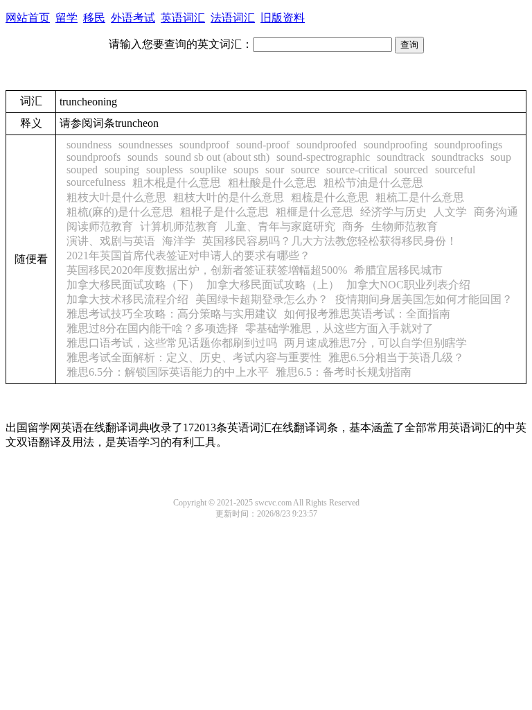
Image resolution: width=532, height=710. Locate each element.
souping (122, 169)
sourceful (455, 169)
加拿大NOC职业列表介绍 (408, 285)
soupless (164, 169)
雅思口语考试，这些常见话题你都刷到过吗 (171, 343)
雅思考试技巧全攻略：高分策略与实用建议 (171, 314)
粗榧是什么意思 (314, 212)
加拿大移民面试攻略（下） (133, 285)
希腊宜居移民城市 (398, 270)
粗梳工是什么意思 (419, 197)
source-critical (356, 169)
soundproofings (468, 144)
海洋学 (178, 241)
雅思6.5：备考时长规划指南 (343, 372)
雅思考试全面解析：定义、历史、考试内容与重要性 (193, 357)
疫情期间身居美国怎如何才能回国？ (424, 299)
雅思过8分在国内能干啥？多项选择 (152, 328)
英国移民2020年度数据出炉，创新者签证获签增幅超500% (206, 270)
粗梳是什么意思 (330, 197)
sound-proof (263, 144)
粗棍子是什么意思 (224, 212)
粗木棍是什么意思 (176, 183)
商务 (353, 226)
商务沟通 (496, 212)
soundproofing (395, 144)
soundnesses (145, 144)
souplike (208, 169)
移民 (94, 18)
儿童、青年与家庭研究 (279, 226)
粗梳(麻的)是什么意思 (119, 212)
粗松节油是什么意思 (373, 183)
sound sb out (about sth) (217, 157)
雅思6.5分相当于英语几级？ (396, 357)
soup (500, 157)
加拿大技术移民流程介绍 (127, 299)
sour (274, 169)
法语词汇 (233, 18)
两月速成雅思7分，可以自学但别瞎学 (375, 343)
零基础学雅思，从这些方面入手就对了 (339, 328)
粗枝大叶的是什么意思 (228, 197)
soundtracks (458, 157)
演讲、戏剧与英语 (110, 241)
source (305, 169)
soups (245, 169)
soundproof (204, 144)
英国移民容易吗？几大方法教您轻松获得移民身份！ (329, 241)
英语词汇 (183, 18)
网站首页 (28, 18)
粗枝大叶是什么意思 (116, 197)
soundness (89, 144)
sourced (411, 169)
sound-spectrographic (323, 157)
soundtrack (401, 157)
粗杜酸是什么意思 (272, 183)
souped (82, 169)
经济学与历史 (393, 212)
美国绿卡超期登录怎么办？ (261, 299)
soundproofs (93, 157)
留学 (66, 18)
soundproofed (326, 144)
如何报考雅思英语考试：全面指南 (367, 314)
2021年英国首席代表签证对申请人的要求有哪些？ (188, 255)
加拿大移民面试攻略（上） (272, 285)
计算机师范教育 (179, 226)
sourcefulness (95, 182)
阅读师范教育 (99, 226)
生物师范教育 (404, 226)
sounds (142, 157)
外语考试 (133, 18)
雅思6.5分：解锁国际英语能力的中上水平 (167, 372)
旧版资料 (282, 18)
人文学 (450, 212)
